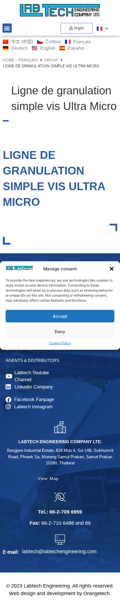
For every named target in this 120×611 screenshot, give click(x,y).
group (51, 60)
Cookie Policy (60, 343)
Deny (60, 331)
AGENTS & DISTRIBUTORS (32, 360)
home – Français (20, 60)
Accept (60, 316)
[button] (111, 269)
